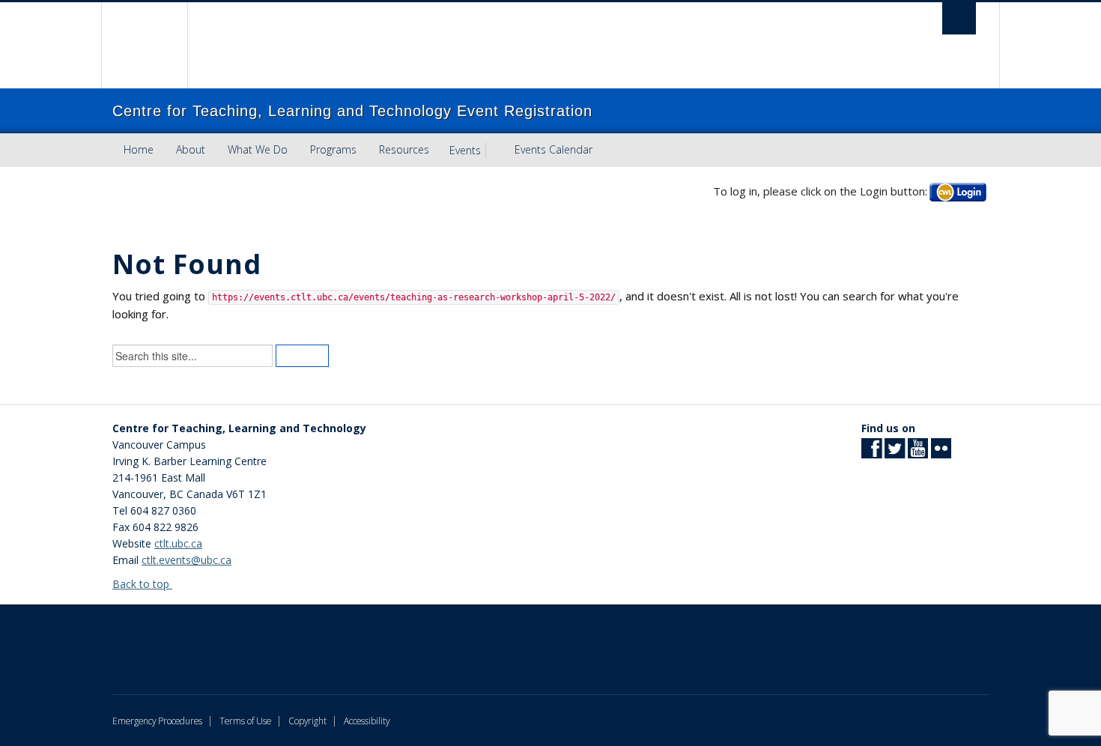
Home (139, 149)
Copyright (307, 721)
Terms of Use (245, 721)
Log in (958, 191)
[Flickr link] (941, 453)
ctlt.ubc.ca (178, 543)
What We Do (258, 149)
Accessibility (366, 721)
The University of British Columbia (144, 45)
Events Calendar (553, 149)
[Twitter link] (895, 453)
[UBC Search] (959, 18)
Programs (333, 149)
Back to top (142, 584)
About (190, 149)
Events (465, 150)
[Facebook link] (871, 453)
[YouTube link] (918, 453)
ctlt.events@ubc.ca (186, 560)
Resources (404, 149)
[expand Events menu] (494, 150)
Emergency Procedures (157, 721)
